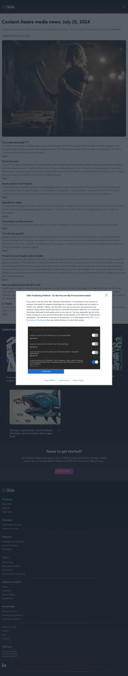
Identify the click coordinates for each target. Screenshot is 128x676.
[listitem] (64, 329)
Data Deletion (49, 380)
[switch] (95, 335)
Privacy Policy (78, 380)
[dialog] (64, 338)
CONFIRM (46, 371)
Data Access (64, 380)
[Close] (107, 295)
